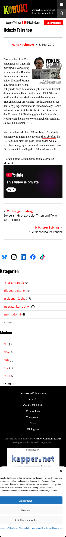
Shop (33, 423)
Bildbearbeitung (17, 291)
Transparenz (33, 417)
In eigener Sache (17, 299)
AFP (8, 344)
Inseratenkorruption (19, 306)
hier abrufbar (49, 136)
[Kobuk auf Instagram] (14, 256)
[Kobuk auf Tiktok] (42, 256)
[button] (60, 471)
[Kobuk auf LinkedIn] (23, 256)
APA (9, 352)
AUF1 (9, 376)
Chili (46, 93)
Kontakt (33, 399)
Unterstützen (54, 23)
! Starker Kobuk (16, 283)
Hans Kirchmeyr (23, 45)
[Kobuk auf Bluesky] (4, 256)
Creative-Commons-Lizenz (47, 438)
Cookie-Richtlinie (33, 405)
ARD (8, 360)
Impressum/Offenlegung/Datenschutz (47, 527)
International (15, 314)
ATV (8, 368)
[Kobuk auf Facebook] (33, 256)
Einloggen (33, 429)
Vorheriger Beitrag (19, 211)
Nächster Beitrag (47, 227)
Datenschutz (33, 411)
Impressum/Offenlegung (33, 393)
